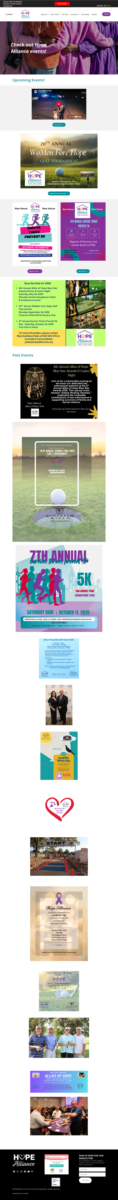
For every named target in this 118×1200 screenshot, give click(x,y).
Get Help (65, 14)
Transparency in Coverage (20, 1193)
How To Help (55, 14)
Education (74, 14)
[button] (62, 4)
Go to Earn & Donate (56, 1165)
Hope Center (85, 14)
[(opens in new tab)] (9, 14)
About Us (44, 14)
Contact (94, 14)
